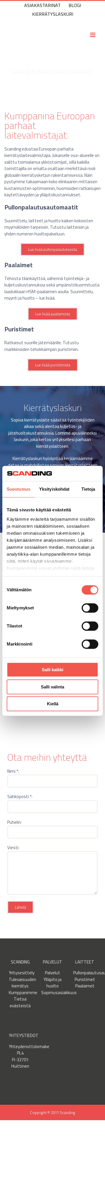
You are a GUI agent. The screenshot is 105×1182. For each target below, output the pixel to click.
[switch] (90, 608)
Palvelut (52, 972)
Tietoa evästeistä (20, 1002)
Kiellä (52, 704)
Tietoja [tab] (88, 489)
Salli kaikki (52, 669)
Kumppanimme (23, 992)
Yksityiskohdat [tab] (54, 489)
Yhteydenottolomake (29, 1046)
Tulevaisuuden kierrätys (22, 982)
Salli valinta (52, 686)
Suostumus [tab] (18, 489)
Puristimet (85, 979)
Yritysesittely (21, 972)
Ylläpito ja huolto (52, 982)
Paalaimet (84, 985)
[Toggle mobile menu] (93, 35)
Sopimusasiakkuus (59, 992)
